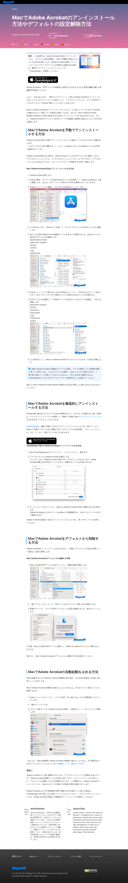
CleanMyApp (32, 426)
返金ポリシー (34, 856)
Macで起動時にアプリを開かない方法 (67, 764)
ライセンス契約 (76, 856)
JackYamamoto (61, 36)
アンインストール (95, 856)
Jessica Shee (95, 36)
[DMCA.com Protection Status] (91, 869)
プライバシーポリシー (54, 856)
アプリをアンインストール (90, 417)
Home (14, 9)
